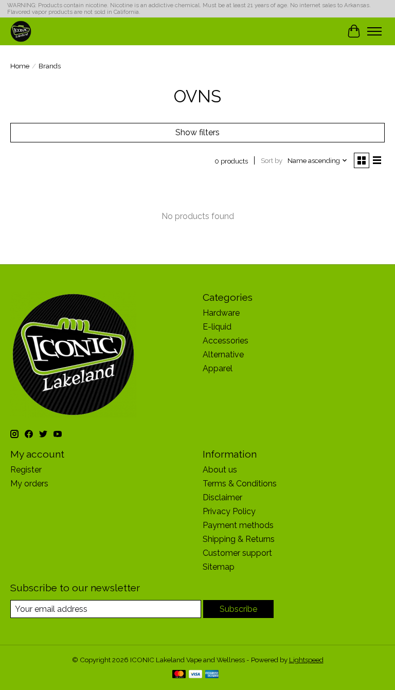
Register (26, 470)
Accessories (225, 341)
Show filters (197, 132)
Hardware (221, 313)
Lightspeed (306, 660)
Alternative (223, 354)
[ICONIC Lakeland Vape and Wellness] (20, 31)
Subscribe (238, 609)
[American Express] (212, 675)
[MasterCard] (179, 675)
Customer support (237, 553)
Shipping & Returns (239, 539)
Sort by (271, 160)
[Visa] (195, 675)
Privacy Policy (229, 511)
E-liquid (217, 327)
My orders (29, 483)
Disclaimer (222, 497)
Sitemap (219, 567)
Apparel (217, 368)
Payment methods (238, 525)
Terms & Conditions (240, 483)
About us (220, 470)
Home (19, 66)
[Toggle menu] (374, 31)
